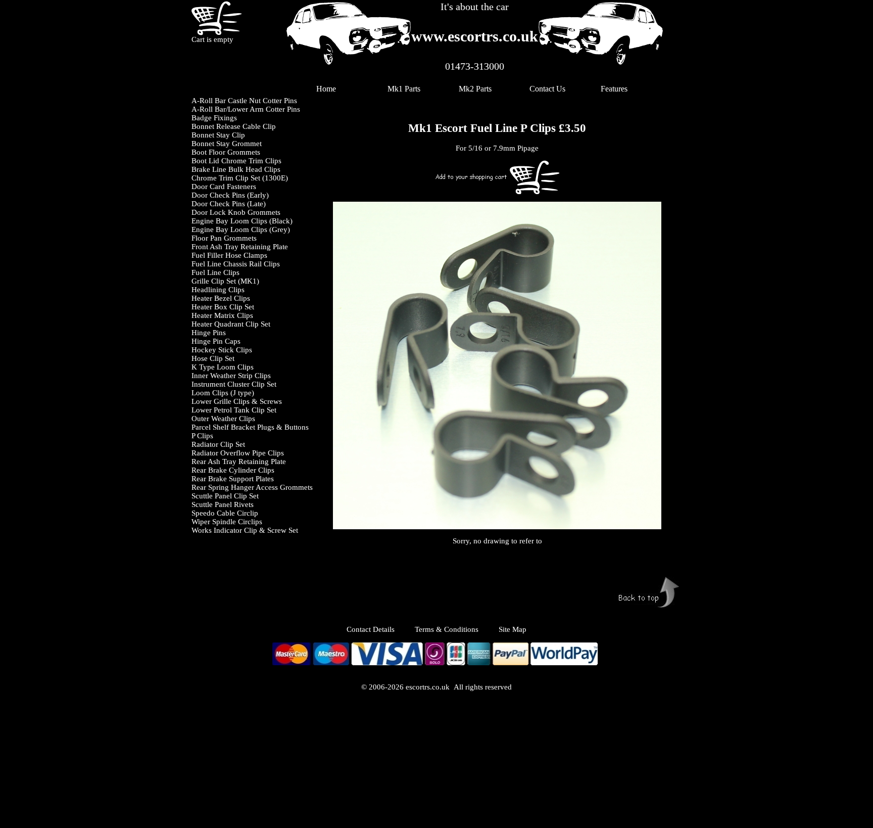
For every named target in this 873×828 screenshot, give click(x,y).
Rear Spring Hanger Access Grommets (252, 487)
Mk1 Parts (403, 88)
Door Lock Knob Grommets (235, 212)
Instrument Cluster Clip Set (233, 384)
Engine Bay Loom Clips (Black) (242, 221)
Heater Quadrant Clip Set (230, 324)
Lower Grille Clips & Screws (236, 401)
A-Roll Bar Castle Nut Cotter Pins (244, 101)
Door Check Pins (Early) (230, 195)
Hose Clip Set (212, 358)
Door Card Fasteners (223, 186)
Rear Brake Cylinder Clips (232, 470)
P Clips (202, 436)
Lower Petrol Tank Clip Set (233, 410)
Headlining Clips (218, 290)
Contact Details (381, 629)
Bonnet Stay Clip (218, 135)
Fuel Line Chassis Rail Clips (235, 264)
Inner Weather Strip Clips (231, 376)
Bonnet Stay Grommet (226, 144)
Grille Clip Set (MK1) (225, 281)
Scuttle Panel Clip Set (225, 496)
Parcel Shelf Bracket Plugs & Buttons (250, 427)
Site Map (512, 629)
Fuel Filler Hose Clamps (229, 255)
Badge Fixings (214, 118)
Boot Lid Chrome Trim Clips (236, 161)
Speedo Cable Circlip (224, 513)
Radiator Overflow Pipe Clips (237, 453)
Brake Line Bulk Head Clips (235, 169)
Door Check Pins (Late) (228, 204)
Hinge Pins (208, 333)
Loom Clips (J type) (222, 393)
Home (326, 88)
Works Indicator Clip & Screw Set (244, 530)
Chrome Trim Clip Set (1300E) (239, 178)
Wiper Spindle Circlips (226, 522)
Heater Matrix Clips (222, 315)
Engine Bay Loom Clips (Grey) (240, 229)
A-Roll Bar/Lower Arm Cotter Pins (245, 109)
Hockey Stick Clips (221, 350)
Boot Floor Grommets (225, 152)
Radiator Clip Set (218, 444)
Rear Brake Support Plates (232, 479)
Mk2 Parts (475, 88)
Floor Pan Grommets (224, 238)
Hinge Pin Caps (215, 341)
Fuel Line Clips (215, 272)
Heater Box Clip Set (222, 307)
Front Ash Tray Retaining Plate (239, 247)
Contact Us (547, 88)
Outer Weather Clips (223, 419)
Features (614, 88)
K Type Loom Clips (222, 367)
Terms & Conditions (446, 629)
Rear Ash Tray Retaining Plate (238, 461)
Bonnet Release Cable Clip (233, 126)
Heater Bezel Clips (220, 298)
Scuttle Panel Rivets (222, 504)
